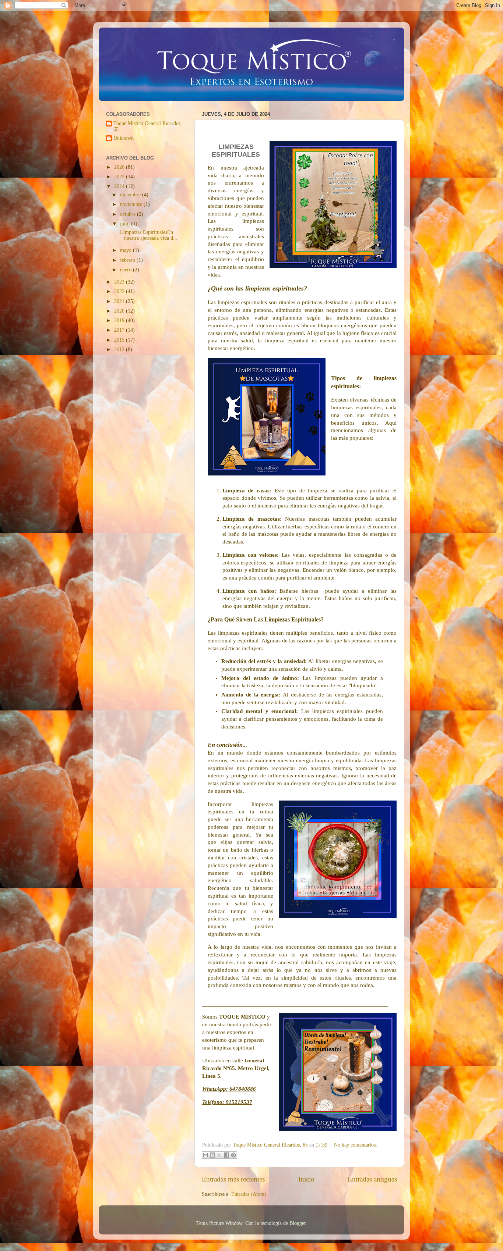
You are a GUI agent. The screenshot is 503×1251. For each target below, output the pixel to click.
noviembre (132, 204)
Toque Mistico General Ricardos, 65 (147, 126)
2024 (120, 186)
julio (125, 224)
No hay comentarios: (355, 1145)
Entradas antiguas (372, 1179)
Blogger (297, 1223)
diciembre (131, 194)
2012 (120, 349)
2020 (120, 311)
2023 (120, 282)
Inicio (306, 1179)
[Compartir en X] (219, 1155)
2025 (120, 176)
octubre (128, 214)
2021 (120, 301)
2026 (120, 167)
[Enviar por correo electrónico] (205, 1155)
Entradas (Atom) (248, 1194)
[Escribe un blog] (212, 1155)
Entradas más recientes (233, 1179)
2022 (120, 291)
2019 (120, 320)
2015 (120, 340)
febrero (128, 260)
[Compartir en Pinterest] (233, 1155)
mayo (126, 250)
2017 (120, 330)
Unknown (123, 138)
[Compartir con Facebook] (226, 1155)
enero (126, 269)
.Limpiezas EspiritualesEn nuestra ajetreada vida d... (148, 235)
